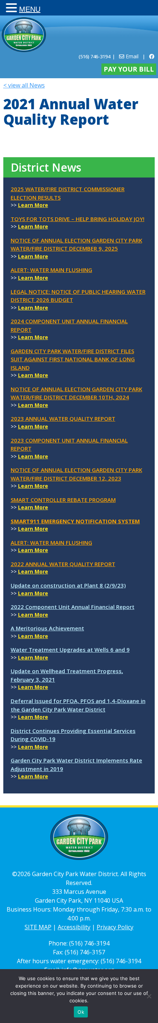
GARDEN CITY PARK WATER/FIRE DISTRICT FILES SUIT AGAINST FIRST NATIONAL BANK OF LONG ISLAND (73, 359)
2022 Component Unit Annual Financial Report (72, 606)
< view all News (24, 85)
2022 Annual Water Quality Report (63, 564)
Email (131, 56)
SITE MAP (38, 927)
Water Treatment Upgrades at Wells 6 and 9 (70, 649)
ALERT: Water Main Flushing (51, 269)
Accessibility (74, 927)
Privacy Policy (115, 927)
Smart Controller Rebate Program (63, 499)
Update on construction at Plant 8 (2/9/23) (68, 585)
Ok (81, 1012)
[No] (148, 996)
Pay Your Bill (129, 69)
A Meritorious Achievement (47, 628)
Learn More (33, 205)
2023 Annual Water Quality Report (63, 418)
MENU (29, 9)
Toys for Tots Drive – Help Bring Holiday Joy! (77, 219)
